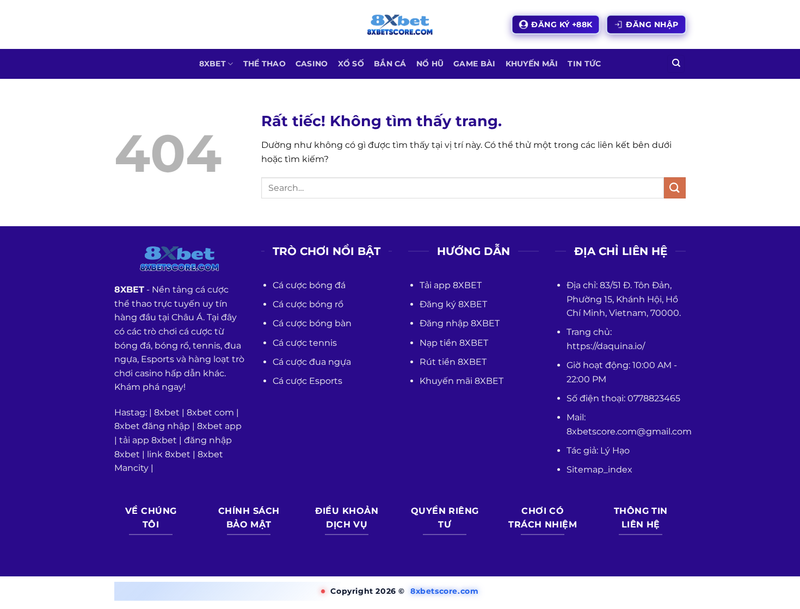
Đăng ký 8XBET (453, 304)
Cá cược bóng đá (309, 285)
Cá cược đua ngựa (312, 362)
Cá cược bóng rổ (308, 304)
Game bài (474, 64)
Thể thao (264, 64)
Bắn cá (390, 64)
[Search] (676, 64)
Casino (312, 64)
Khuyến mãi (532, 64)
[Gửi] (675, 187)
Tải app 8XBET (451, 285)
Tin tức (584, 64)
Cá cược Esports (307, 381)
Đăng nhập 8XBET (460, 323)
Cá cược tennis (305, 343)
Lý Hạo (615, 450)
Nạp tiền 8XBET (454, 343)
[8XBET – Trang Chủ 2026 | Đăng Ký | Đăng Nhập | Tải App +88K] (400, 24)
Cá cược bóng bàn (312, 323)
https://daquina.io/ (606, 346)
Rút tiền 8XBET (453, 362)
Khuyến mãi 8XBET (461, 381)
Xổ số (351, 64)
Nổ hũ (430, 64)
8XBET (212, 64)
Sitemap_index (599, 469)
